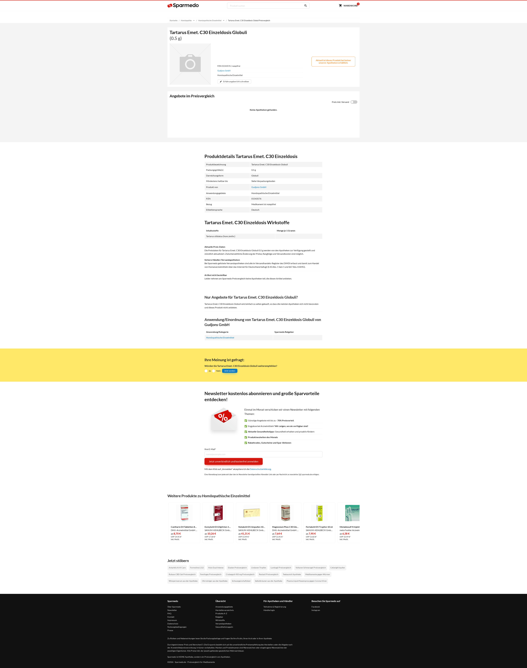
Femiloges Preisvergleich (210, 574)
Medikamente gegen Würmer (317, 574)
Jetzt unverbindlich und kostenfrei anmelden (233, 461)
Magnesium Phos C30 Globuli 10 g (285, 527)
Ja (210, 370)
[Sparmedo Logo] (183, 5)
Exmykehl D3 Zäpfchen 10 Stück (218, 527)
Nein (218, 370)
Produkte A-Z (221, 613)
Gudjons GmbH (224, 70)
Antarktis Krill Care (177, 567)
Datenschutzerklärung (260, 469)
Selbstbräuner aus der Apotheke (268, 581)
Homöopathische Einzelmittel (220, 337)
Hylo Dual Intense (215, 567)
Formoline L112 (197, 567)
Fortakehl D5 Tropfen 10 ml (319, 527)
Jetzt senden (229, 371)
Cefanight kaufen (337, 567)
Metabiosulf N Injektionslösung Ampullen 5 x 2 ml (353, 527)
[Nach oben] (519, 660)
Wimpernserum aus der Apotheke (183, 581)
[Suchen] (305, 5)
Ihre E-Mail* (210, 449)
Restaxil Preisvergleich (268, 574)
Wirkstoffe (220, 620)
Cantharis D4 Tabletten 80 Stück (184, 527)
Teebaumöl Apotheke (292, 574)
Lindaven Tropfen (258, 567)
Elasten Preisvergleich (237, 567)
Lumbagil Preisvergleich (281, 567)
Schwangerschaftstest (241, 581)
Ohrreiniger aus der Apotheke (214, 581)
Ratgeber (219, 617)
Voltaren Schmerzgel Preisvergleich (311, 567)
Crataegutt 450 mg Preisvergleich (240, 574)
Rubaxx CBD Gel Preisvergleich (182, 574)
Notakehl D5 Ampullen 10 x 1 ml (251, 527)
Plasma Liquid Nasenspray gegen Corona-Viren (307, 581)
